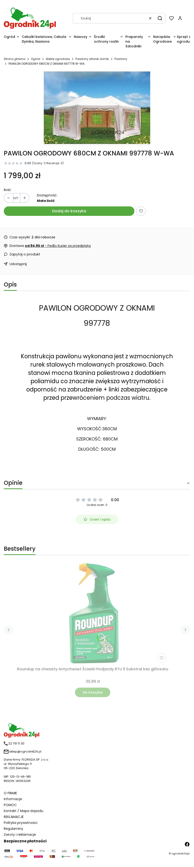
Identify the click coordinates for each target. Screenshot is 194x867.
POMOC (10, 805)
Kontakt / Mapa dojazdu (23, 810)
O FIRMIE (10, 793)
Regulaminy (13, 828)
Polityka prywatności (20, 822)
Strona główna (14, 59)
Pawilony (121, 59)
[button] (160, 18)
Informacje (13, 799)
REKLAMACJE (14, 816)
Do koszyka (92, 692)
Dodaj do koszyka (69, 211)
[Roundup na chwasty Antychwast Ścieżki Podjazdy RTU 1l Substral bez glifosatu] (93, 614)
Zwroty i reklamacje (20, 834)
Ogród (35, 59)
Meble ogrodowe (58, 59)
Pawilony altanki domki (92, 59)
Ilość (7, 189)
